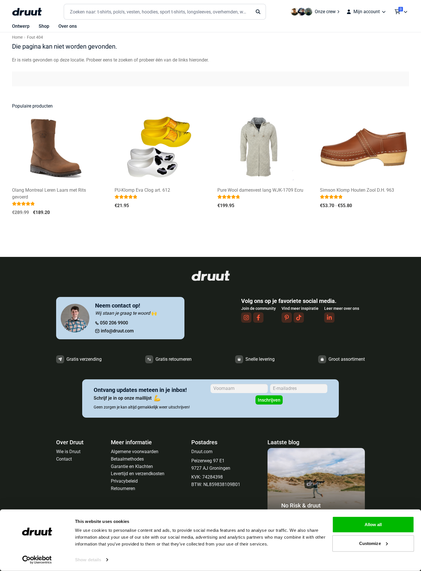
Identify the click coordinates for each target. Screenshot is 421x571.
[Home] (27, 12)
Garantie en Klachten (132, 466)
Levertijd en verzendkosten (137, 473)
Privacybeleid (124, 481)
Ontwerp (20, 26)
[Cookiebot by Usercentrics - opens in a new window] (37, 560)
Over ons (67, 26)
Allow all (373, 524)
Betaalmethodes (127, 459)
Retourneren (123, 488)
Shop (44, 26)
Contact (64, 459)
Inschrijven (269, 400)
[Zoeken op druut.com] (165, 12)
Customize (370, 543)
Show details (88, 559)
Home (17, 37)
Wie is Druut (68, 451)
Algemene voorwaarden (134, 451)
